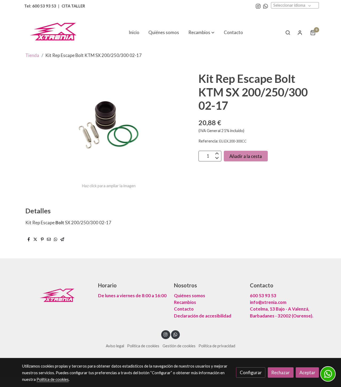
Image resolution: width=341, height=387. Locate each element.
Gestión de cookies (179, 346)
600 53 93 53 (263, 295)
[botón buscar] (287, 32)
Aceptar (307, 372)
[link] (56, 32)
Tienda (32, 55)
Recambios (185, 302)
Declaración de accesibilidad (202, 316)
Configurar (251, 372)
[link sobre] (56, 296)
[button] (201, 32)
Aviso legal (115, 346)
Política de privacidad (216, 346)
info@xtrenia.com (268, 302)
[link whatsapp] (265, 6)
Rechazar (280, 372)
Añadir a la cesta (245, 156)
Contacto (184, 309)
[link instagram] (258, 6)
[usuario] (300, 32)
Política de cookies (143, 346)
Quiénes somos (189, 295)
